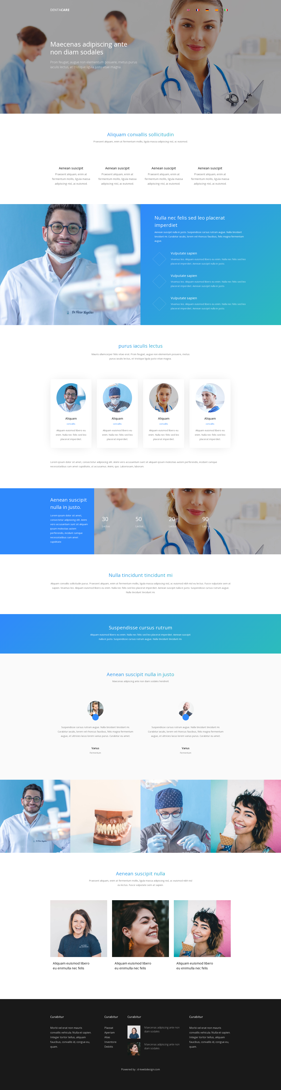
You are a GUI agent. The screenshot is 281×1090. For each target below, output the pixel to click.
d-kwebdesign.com (148, 1069)
